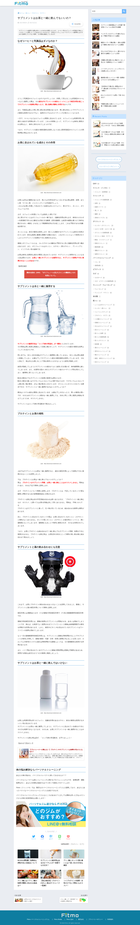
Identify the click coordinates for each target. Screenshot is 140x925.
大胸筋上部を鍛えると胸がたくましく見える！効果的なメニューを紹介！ (113, 61)
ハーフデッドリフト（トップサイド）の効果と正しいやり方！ (113, 70)
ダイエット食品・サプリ (104, 236)
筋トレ (97, 301)
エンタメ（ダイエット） (104, 225)
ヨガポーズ (99, 277)
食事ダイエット (101, 254)
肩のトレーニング (102, 347)
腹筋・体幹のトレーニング (105, 358)
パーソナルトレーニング (103, 258)
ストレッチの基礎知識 (103, 200)
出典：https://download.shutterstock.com (50, 91)
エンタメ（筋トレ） (102, 308)
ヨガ (96, 273)
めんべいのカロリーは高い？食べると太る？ (113, 96)
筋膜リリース (100, 207)
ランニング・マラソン (103, 292)
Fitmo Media (58, 919)
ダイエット (98, 221)
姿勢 (97, 203)
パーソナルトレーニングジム (108, 159)
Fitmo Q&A (69, 919)
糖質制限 (99, 247)
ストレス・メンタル (101, 188)
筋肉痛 (98, 344)
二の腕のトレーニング (103, 319)
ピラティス (98, 269)
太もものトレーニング (103, 326)
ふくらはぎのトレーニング (104, 304)
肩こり (98, 210)
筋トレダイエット (102, 340)
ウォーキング (100, 289)
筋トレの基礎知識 (102, 337)
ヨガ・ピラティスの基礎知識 (105, 281)
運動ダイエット (101, 250)
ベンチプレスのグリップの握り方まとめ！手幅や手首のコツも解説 (113, 35)
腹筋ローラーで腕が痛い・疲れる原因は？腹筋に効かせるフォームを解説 (113, 43)
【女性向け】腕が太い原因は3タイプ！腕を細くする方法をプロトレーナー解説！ (113, 88)
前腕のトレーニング (102, 322)
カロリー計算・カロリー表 (104, 229)
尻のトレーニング (102, 330)
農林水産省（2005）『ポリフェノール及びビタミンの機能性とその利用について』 (51, 274)
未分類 (96, 296)
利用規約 (110, 919)
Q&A (96, 183)
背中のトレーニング (102, 351)
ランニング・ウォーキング (104, 285)
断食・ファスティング (103, 240)
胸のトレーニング (102, 355)
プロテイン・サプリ (77, 844)
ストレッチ (98, 196)
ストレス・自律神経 (102, 192)
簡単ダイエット (101, 243)
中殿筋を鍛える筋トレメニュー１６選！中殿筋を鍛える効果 (112, 105)
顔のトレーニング (101, 362)
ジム (97, 262)
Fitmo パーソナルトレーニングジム (38, 919)
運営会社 (81, 919)
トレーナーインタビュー (108, 166)
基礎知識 (99, 265)
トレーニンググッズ (102, 312)
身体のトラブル (101, 217)
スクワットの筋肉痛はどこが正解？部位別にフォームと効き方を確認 (113, 26)
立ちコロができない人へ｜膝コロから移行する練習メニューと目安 (113, 52)
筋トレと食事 (100, 333)
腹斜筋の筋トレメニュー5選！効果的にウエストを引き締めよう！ (112, 79)
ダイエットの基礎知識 (103, 232)
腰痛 (97, 214)
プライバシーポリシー (95, 919)
